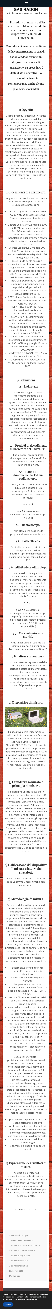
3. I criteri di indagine (19, 1235)
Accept (8, 1304)
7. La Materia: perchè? (19, 1255)
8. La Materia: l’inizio (18, 1260)
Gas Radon (26, 9)
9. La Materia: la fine (18, 1265)
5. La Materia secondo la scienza (24, 1245)
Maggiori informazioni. (28, 1299)
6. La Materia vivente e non (22, 1250)
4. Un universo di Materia (21, 1240)
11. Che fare (14, 1275)
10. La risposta (16, 1270)
